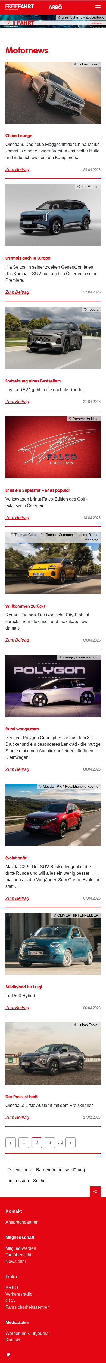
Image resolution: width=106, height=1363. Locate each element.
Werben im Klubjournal (27, 1333)
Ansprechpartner (21, 1222)
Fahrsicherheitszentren (27, 1307)
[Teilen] (95, 1191)
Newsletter (15, 1261)
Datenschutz (20, 1169)
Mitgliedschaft (19, 1237)
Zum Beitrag (17, 169)
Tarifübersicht (18, 1255)
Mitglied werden (20, 1248)
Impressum (18, 1180)
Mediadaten (17, 1322)
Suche (39, 1180)
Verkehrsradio (18, 1294)
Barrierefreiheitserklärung (60, 1169)
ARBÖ (55, 7)
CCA (10, 1300)
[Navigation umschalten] (89, 7)
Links (11, 1276)
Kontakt (13, 1211)
